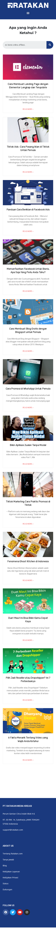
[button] (28, 13)
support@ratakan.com (13, 829)
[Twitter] (13, 912)
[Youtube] (20, 912)
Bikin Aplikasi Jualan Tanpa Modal (28, 445)
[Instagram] (27, 912)
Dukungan (7, 889)
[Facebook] (6, 912)
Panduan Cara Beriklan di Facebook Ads (28, 209)
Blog (5, 865)
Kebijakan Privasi (10, 877)
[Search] (49, 45)
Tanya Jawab (8, 859)
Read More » (28, 109)
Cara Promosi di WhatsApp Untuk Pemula (28, 388)
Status (5, 883)
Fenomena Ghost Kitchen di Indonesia (28, 561)
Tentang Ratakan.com (13, 853)
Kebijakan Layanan (11, 871)
